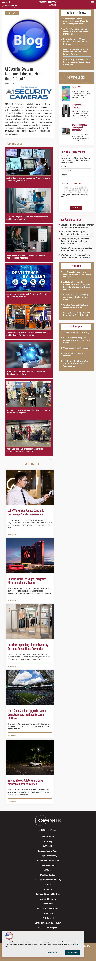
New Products (76, 77)
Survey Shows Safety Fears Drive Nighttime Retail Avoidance (25, 782)
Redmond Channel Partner (48, 894)
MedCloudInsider (48, 875)
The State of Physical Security (76, 332)
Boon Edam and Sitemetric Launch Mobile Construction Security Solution (24, 450)
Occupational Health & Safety (48, 880)
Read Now (12, 534)
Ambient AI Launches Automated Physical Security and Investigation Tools (75, 21)
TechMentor (48, 903)
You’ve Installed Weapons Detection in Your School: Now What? (76, 340)
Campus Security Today (48, 851)
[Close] (80, 933)
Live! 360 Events (48, 865)
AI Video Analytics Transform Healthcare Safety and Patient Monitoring (76, 31)
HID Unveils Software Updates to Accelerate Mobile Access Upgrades (25, 256)
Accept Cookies (72, 952)
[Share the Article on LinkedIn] (9, 13)
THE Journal (48, 918)
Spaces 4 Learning (48, 899)
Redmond (48, 889)
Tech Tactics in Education (48, 908)
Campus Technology (48, 856)
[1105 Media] (48, 830)
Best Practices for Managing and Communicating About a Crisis (76, 297)
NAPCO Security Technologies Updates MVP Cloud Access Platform (25, 372)
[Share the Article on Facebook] (6, 13)
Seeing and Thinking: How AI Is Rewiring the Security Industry (77, 313)
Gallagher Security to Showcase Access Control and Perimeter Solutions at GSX (27, 334)
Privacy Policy (78, 183)
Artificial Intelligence (76, 13)
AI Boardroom (48, 837)
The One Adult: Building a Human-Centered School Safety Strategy (77, 274)
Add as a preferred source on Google (11, 6)
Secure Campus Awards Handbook (73, 354)
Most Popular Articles (70, 219)
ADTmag (48, 841)
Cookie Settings (53, 952)
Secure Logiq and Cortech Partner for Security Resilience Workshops (77, 226)
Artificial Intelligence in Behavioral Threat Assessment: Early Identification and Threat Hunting (76, 286)
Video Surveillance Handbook (76, 348)
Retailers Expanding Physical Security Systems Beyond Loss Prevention (28, 647)
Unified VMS (76, 87)
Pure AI (48, 884)
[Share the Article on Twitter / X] (13, 13)
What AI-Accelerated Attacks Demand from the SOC (75, 306)
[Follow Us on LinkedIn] (3, 2)
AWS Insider (48, 846)
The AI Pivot (48, 913)
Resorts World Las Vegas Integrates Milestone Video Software (27, 581)
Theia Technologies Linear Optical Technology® (79, 127)
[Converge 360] (48, 821)
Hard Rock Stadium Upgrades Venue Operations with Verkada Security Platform (27, 714)
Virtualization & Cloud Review (48, 923)
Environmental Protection (48, 860)
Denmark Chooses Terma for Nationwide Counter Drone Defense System (75, 51)
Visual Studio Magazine (48, 927)
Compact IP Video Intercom (78, 106)
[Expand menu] (93, 2)
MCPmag (48, 870)
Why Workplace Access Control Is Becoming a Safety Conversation (26, 512)
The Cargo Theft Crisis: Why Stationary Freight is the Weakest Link (75, 363)
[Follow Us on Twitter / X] (7, 2)
